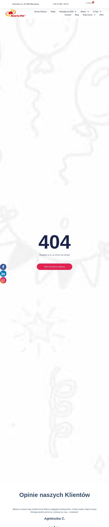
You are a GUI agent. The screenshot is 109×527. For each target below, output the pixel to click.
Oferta (83, 12)
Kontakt (68, 15)
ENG (102, 15)
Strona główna (40, 12)
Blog (77, 15)
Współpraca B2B (66, 12)
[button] (2, 514)
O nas (95, 12)
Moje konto (87, 15)
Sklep (53, 12)
